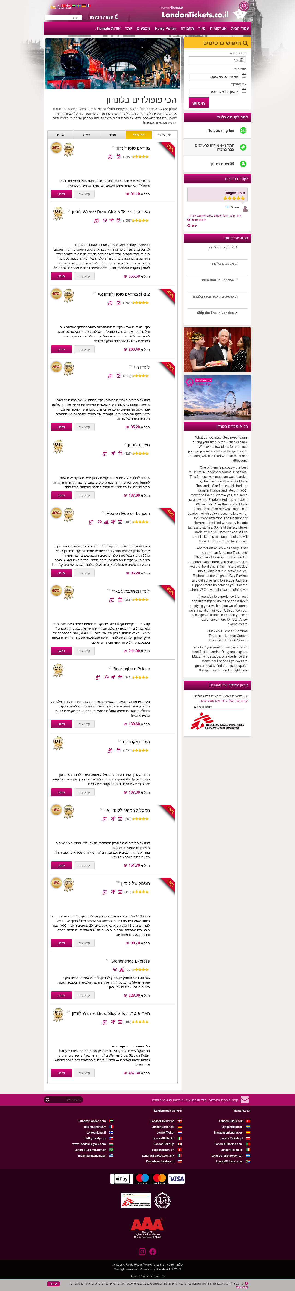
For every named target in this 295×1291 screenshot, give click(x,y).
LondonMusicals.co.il (168, 1110)
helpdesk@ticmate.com (127, 1264)
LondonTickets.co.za (229, 1161)
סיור (201, 28)
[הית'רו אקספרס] (163, 754)
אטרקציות (218, 28)
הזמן (61, 193)
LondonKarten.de (163, 1127)
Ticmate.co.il (241, 1110)
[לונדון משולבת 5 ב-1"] (68, 592)
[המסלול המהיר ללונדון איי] (68, 812)
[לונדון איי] (68, 369)
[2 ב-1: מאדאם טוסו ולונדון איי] (68, 296)
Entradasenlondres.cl (160, 1161)
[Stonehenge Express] (163, 973)
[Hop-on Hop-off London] (68, 515)
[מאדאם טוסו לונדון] (68, 149)
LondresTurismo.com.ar (227, 1155)
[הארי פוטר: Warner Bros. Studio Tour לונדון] (163, 224)
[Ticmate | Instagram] (142, 1251)
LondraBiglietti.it (163, 1138)
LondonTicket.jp (164, 1144)
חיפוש (198, 103)
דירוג (86, 134)
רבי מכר (139, 134)
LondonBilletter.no (162, 1121)
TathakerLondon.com (92, 1121)
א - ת (60, 134)
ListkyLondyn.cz (95, 1138)
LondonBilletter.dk (231, 1121)
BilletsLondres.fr (95, 1127)
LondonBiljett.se (232, 1127)
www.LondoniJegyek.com (89, 1144)
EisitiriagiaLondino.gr (92, 1155)
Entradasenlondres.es (228, 1132)
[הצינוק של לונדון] (68, 885)
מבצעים (143, 28)
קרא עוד (84, 194)
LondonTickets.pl (232, 1138)
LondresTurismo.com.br (90, 1150)
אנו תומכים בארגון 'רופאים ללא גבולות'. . (220, 698)
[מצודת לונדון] (163, 457)
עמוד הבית (240, 28)
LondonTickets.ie (232, 1150)
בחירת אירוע (237, 53)
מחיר (112, 134)
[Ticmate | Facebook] (152, 1251)
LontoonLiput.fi (96, 1132)
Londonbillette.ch (163, 1150)
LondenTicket (165, 1132)
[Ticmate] (171, 7)
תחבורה (187, 28)
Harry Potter (165, 28)
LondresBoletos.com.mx (158, 1155)
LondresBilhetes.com (229, 1144)
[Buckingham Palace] (163, 681)
